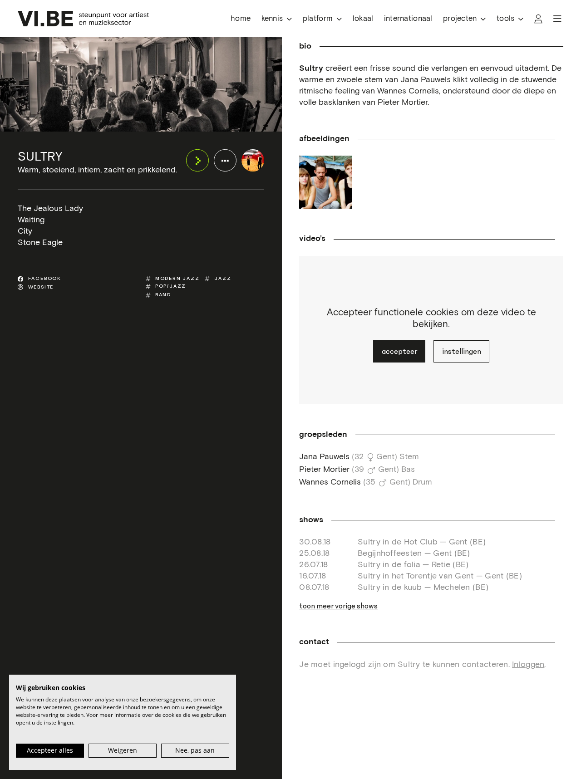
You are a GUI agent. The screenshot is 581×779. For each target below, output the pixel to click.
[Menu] (557, 19)
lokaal (363, 19)
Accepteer (399, 351)
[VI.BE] (83, 18)
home (241, 19)
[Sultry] (252, 160)
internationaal (408, 19)
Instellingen (461, 351)
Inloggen (528, 665)
